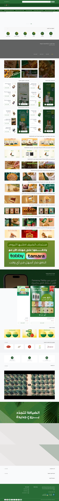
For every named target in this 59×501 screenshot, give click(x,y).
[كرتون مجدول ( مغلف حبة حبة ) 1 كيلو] (39, 121)
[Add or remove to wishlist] (45, 104)
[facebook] (49, 492)
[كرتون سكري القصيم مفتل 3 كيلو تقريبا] (39, 94)
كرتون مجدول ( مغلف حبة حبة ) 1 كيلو (33, 119)
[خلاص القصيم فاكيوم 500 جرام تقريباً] (14, 94)
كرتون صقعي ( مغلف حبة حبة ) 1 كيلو (33, 128)
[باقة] (49, 94)
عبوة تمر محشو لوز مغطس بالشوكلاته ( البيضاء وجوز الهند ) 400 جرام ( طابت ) (8, 128)
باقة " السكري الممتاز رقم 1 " (49, 99)
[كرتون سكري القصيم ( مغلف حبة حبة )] (39, 113)
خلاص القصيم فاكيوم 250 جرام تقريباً (7, 100)
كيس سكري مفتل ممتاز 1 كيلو (33, 101)
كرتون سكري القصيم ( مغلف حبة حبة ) (33, 111)
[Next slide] (5, 28)
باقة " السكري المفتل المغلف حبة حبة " (49, 126)
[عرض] (23, 94)
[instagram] (54, 492)
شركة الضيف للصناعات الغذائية (44, 499)
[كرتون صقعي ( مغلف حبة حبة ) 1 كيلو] (39, 129)
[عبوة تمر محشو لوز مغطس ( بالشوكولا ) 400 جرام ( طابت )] (14, 121)
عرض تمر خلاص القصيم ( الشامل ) (23, 100)
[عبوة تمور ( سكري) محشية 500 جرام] (14, 113)
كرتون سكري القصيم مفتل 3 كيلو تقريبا (33, 92)
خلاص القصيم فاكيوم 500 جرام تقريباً (7, 92)
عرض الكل (6, 342)
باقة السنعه (25, 126)
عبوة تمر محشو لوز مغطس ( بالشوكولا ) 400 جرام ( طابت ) (7, 119)
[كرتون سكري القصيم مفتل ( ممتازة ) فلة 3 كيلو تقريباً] (39, 86)
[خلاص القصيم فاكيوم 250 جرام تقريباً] (14, 102)
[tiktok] (50, 492)
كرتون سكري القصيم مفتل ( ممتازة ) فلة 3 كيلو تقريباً (33, 84)
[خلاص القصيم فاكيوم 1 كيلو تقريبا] (14, 85)
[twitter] (52, 492)
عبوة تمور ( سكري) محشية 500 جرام (8, 111)
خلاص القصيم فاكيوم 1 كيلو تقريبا (8, 84)
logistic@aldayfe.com (6, 1)
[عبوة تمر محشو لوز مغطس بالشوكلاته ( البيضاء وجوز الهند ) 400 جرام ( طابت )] (14, 129)
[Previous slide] (7, 28)
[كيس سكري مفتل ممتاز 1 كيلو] (39, 103)
